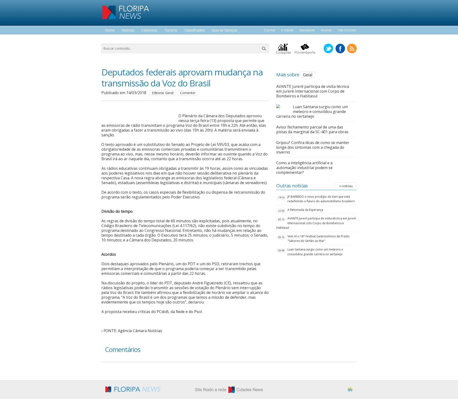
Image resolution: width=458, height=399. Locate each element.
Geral (307, 75)
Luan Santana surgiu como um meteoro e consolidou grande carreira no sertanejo (312, 111)
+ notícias (346, 186)
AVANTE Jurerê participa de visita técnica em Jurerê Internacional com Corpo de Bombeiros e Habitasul (312, 91)
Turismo (171, 30)
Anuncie (326, 30)
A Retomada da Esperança (305, 210)
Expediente (307, 30)
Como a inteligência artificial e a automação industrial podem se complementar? (304, 167)
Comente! (187, 92)
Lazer (109, 39)
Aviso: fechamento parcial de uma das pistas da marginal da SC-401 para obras (312, 129)
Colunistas (149, 30)
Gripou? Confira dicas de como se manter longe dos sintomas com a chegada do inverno (312, 147)
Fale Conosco (347, 30)
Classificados (195, 30)
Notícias (128, 30)
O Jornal (269, 30)
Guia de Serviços (224, 30)
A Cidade (287, 30)
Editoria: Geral (162, 92)
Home (109, 30)
